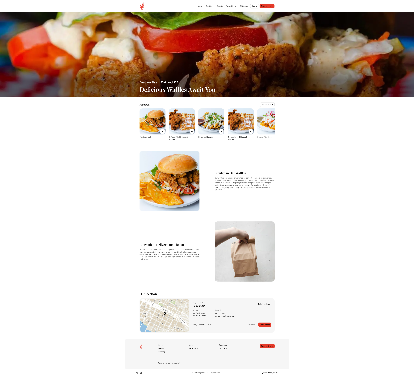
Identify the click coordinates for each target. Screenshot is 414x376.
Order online (265, 325)
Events (220, 6)
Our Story (210, 6)
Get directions (264, 304)
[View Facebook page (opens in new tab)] (137, 372)
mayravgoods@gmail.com (224, 316)
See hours (251, 325)
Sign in (254, 6)
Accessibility (176, 363)
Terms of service (164, 363)
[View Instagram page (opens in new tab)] (141, 372)
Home (160, 345)
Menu (200, 6)
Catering (161, 352)
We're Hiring (231, 6)
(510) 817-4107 (220, 313)
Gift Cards (244, 6)
